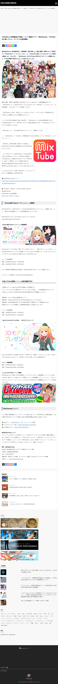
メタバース (22, 623)
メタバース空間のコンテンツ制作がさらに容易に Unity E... (23, 478)
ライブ (27, 623)
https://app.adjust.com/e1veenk (27, 425)
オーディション (9, 618)
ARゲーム (14, 613)
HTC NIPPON (29, 613)
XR (28, 616)
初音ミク (37, 623)
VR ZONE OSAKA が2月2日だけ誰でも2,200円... (20, 487)
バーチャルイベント (20, 620)
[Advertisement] (29, 22)
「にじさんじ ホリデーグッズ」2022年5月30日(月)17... (22, 504)
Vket (49, 613)
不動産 (32, 623)
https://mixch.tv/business (21, 427)
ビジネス (3, 623)
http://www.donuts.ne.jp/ (16, 459)
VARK (45, 613)
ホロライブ (16, 623)
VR (52, 613)
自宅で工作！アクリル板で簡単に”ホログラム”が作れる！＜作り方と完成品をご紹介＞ (39, 571)
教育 (50, 623)
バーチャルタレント (29, 620)
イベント (3, 618)
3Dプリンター (4, 613)
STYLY (40, 613)
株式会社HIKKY (4, 625)
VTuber (19, 616)
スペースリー (39, 618)
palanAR (35, 613)
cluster (18, 613)
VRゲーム (3, 616)
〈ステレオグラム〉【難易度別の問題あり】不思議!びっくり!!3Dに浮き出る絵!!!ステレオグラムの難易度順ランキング (39, 578)
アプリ (51, 616)
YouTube (32, 616)
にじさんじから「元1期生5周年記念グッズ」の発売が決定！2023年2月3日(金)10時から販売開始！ (39, 586)
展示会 (46, 623)
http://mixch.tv (15, 422)
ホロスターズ (9, 623)
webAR (24, 616)
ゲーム (34, 618)
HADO (23, 613)
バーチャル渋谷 (49, 620)
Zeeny (41, 616)
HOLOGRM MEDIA (8, 3)
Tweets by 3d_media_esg (8, 634)
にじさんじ (46, 616)
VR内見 (14, 616)
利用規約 (31, 681)
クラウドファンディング (26, 618)
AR (9, 613)
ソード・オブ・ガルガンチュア (7, 620)
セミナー (46, 618)
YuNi (37, 616)
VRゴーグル (9, 616)
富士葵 (41, 623)
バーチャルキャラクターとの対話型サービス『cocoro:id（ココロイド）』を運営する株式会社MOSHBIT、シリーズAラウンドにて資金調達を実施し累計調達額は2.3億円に (39, 594)
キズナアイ (17, 618)
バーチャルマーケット (39, 620)
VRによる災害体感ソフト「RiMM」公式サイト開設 (35, 600)
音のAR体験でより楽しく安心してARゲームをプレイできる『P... (24, 495)
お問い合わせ (37, 681)
